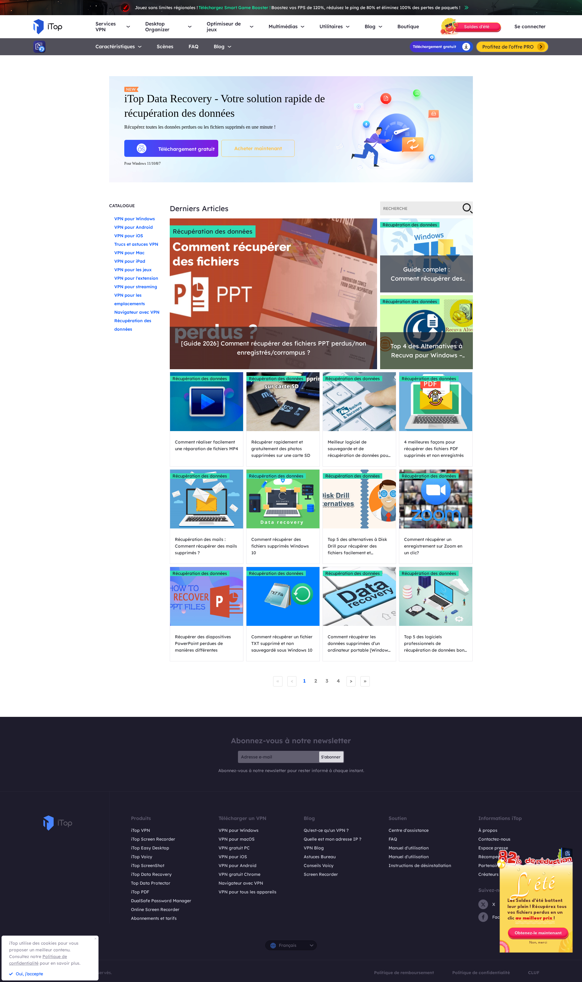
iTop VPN (140, 830)
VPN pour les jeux (133, 269)
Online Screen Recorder (155, 909)
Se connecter (530, 26)
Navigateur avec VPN (136, 312)
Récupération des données (213, 231)
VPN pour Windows (134, 218)
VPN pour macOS (237, 839)
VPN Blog (314, 848)
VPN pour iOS (128, 235)
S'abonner (330, 756)
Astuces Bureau (320, 856)
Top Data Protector (150, 883)
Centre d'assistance (409, 830)
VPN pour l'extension (136, 278)
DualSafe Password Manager (161, 900)
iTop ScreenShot (147, 865)
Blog (219, 46)
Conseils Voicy (318, 865)
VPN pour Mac (129, 252)
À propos (487, 830)
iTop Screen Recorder (153, 839)
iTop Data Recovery (151, 874)
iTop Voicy (141, 856)
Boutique (408, 26)
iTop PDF (140, 892)
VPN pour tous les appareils (247, 892)
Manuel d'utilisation (409, 848)
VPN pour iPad (129, 261)
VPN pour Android (133, 227)
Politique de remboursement (404, 972)
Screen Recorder (321, 874)
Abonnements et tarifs (154, 918)
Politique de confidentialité (481, 972)
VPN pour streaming (135, 286)
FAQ (393, 839)
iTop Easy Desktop (150, 848)
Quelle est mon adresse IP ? (332, 839)
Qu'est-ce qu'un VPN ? (326, 830)
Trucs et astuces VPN (136, 244)
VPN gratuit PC (234, 848)
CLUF (534, 972)
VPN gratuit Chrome (239, 874)
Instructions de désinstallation (420, 865)
